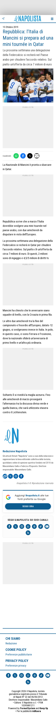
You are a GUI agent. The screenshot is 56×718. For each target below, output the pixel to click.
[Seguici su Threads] (34, 526)
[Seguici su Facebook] (9, 526)
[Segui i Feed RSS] (28, 532)
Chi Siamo (13, 638)
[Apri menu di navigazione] (52, 18)
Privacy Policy (17, 661)
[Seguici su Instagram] (21, 526)
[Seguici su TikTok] (40, 526)
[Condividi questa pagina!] (3, 19)
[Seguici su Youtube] (47, 526)
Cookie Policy (16, 650)
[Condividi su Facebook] (23, 156)
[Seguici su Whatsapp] (28, 526)
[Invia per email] (36, 156)
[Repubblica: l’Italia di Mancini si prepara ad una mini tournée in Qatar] (28, 86)
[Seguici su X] (15, 526)
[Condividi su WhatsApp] (16, 156)
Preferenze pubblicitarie (19, 654)
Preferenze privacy (16, 665)
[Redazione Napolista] (12, 436)
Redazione (11, 643)
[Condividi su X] (30, 156)
